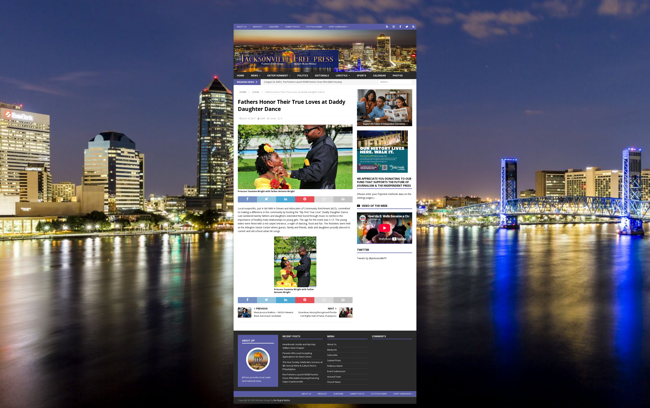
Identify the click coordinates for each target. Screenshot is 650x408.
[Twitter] (407, 27)
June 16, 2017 (248, 118)
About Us (241, 26)
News (254, 75)
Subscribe (274, 26)
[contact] (387, 27)
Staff (262, 118)
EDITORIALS (322, 75)
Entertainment (277, 75)
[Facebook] (400, 27)
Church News (334, 381)
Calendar (379, 75)
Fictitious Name (314, 26)
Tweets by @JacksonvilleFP (372, 258)
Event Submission (337, 26)
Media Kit (257, 26)
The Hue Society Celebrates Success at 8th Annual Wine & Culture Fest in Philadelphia (302, 366)
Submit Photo (292, 26)
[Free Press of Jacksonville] (325, 70)
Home (240, 75)
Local (273, 118)
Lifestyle (342, 75)
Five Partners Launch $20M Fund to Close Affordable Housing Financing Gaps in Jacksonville (301, 378)
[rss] (413, 27)
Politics (302, 75)
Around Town (334, 376)
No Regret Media (282, 400)
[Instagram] (394, 27)
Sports (361, 75)
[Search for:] (395, 81)
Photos (398, 75)
